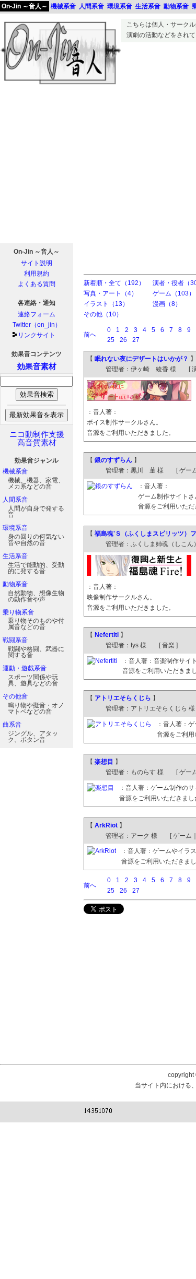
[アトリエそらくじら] (119, 724)
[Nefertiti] (102, 661)
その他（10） (103, 314)
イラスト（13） (106, 303)
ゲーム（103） (174, 293)
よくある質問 (36, 284)
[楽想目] (100, 787)
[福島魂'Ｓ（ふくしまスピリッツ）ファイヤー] (139, 573)
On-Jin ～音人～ (25, 6)
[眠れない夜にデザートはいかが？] (139, 398)
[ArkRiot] (101, 851)
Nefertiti (107, 634)
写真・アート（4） (110, 293)
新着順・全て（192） (114, 283)
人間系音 (15, 499)
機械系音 (15, 471)
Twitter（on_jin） (37, 324)
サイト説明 (36, 263)
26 (123, 340)
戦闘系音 (15, 640)
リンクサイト (36, 335)
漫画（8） (167, 303)
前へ (90, 334)
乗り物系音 (18, 612)
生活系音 (15, 556)
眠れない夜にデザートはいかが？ (142, 358)
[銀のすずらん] (110, 486)
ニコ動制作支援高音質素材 (36, 438)
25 (110, 340)
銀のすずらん (113, 460)
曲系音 (12, 724)
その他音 (15, 696)
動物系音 (15, 584)
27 (136, 340)
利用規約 (36, 273)
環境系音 (15, 527)
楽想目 (104, 761)
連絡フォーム (36, 314)
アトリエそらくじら (123, 698)
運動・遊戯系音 (25, 668)
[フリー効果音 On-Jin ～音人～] (60, 84)
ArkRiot (106, 825)
